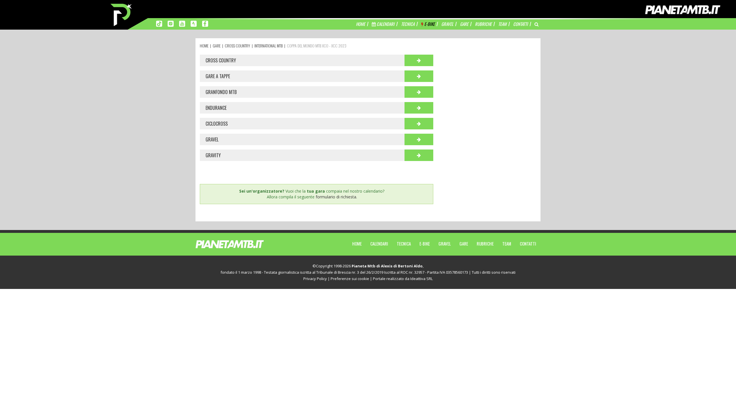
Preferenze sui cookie (350, 278)
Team (506, 243)
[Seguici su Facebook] (205, 23)
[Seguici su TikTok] (159, 23)
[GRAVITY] (419, 155)
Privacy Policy (315, 278)
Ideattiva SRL (421, 278)
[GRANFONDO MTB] (419, 92)
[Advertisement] (489, 90)
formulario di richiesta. (336, 197)
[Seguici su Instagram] (170, 23)
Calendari (379, 243)
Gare (463, 243)
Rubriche (485, 243)
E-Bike (424, 243)
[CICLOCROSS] (419, 123)
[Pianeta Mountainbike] (121, 14)
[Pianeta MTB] (240, 243)
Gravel (444, 243)
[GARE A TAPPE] (419, 76)
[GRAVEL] (419, 139)
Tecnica (404, 243)
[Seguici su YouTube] (182, 23)
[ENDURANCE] (419, 108)
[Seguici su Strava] (193, 23)
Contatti (528, 243)
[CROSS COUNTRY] (419, 60)
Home (357, 243)
